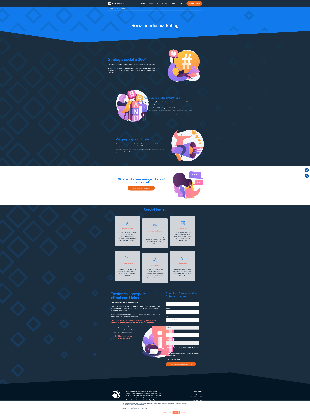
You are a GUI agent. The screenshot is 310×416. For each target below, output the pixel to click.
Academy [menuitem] (164, 3)
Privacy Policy (176, 359)
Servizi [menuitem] (150, 3)
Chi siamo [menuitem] (142, 3)
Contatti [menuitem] (173, 3)
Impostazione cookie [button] (167, 412)
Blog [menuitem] (158, 3)
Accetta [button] (175, 412)
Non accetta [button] (183, 412)
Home (110, 8)
